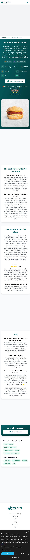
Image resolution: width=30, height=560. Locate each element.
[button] (15, 557)
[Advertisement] (15, 279)
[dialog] (15, 545)
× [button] (28, 531)
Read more (3, 544)
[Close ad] (26, 266)
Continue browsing (15, 293)
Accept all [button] (8, 553)
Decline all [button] (22, 553)
